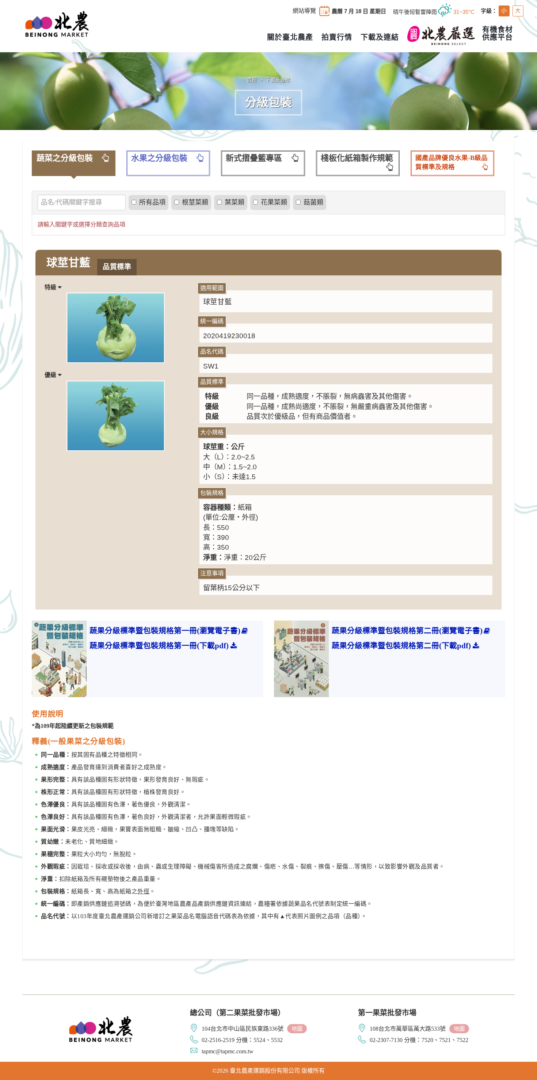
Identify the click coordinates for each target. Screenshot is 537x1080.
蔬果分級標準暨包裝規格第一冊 (165, 630)
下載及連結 (278, 80)
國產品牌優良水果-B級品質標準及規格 (451, 162)
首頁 (252, 80)
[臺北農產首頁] (57, 23)
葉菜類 (234, 202)
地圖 (297, 1029)
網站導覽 (304, 11)
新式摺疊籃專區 (254, 158)
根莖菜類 (195, 202)
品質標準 (117, 267)
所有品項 (152, 202)
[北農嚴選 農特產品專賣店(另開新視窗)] (441, 35)
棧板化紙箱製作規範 (357, 158)
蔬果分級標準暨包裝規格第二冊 (407, 630)
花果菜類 (274, 202)
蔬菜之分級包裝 (65, 158)
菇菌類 (313, 202)
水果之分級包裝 (159, 158)
